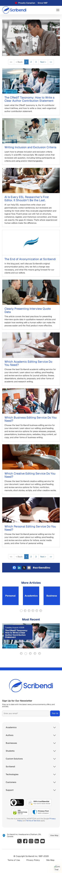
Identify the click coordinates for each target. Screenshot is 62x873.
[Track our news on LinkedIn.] (37, 841)
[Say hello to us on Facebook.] (25, 841)
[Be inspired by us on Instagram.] (31, 841)
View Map (54, 835)
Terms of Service (33, 820)
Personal (10, 595)
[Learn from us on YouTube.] (42, 841)
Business (51, 595)
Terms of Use (14, 860)
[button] (58, 10)
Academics (31, 595)
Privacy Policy (33, 860)
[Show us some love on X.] (19, 841)
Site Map (50, 860)
